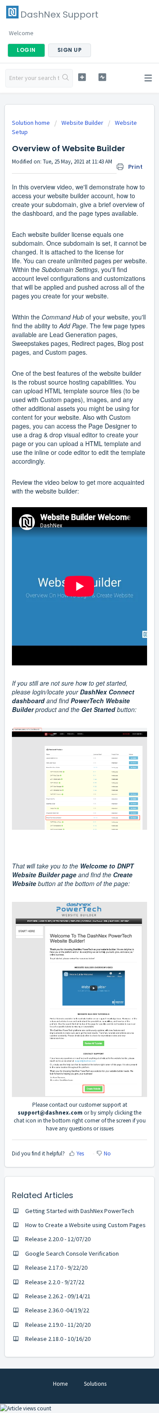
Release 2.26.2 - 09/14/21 (58, 1296)
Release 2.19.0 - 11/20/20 (58, 1325)
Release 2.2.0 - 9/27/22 (54, 1282)
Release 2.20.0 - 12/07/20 (58, 1239)
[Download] (63, 719)
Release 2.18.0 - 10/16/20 (58, 1339)
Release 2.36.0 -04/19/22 (57, 1310)
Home (60, 1384)
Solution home (31, 123)
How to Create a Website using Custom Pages (85, 1225)
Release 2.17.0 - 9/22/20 (56, 1267)
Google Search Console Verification (72, 1253)
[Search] (65, 78)
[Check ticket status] (102, 77)
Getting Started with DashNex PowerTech (79, 1211)
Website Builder (82, 123)
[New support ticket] (82, 77)
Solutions (95, 1384)
